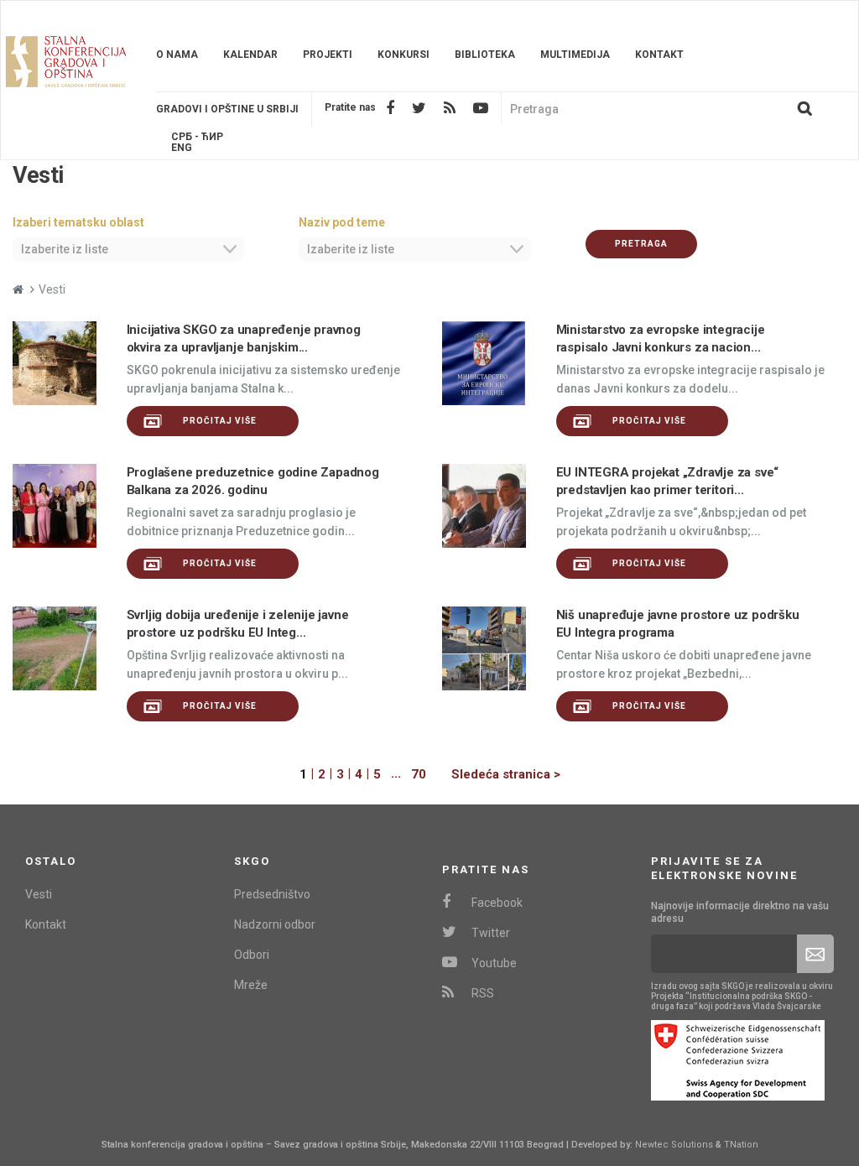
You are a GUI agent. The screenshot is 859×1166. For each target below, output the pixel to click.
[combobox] (128, 249)
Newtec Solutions (674, 1144)
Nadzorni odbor (274, 924)
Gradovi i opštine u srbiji (227, 109)
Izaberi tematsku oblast (78, 222)
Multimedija (575, 54)
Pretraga (641, 243)
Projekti (327, 54)
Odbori (251, 954)
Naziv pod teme (342, 222)
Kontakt (659, 54)
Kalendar (250, 54)
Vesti (38, 894)
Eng (181, 148)
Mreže (251, 985)
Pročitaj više (220, 420)
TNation (741, 1144)
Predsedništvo (272, 894)
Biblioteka (485, 54)
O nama (177, 54)
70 (418, 774)
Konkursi (403, 54)
